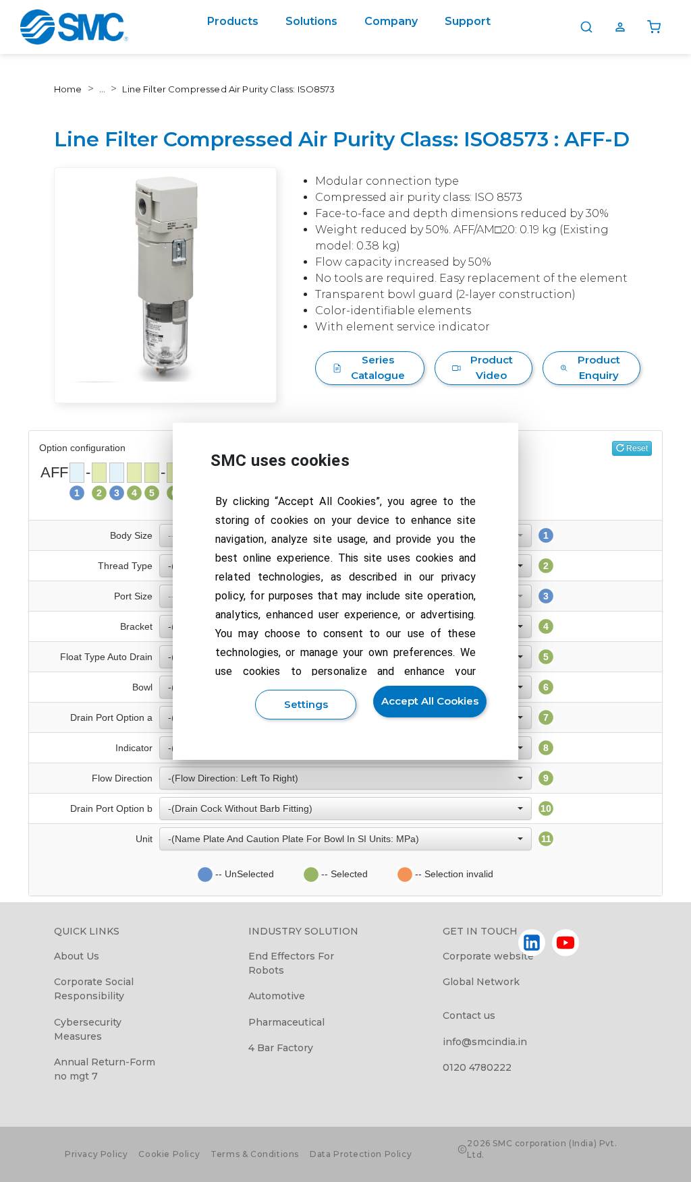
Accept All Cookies (429, 701)
